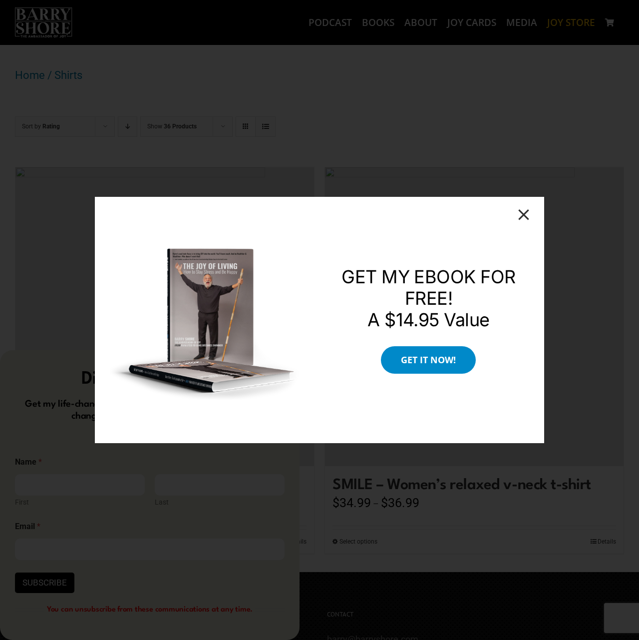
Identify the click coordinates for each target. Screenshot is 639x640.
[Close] (523, 215)
